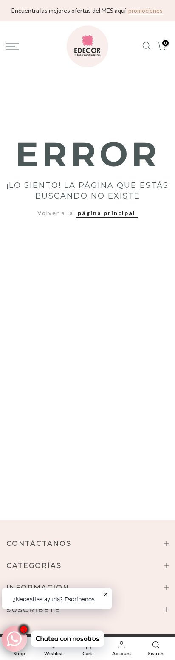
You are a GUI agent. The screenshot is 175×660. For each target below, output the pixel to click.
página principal (106, 212)
